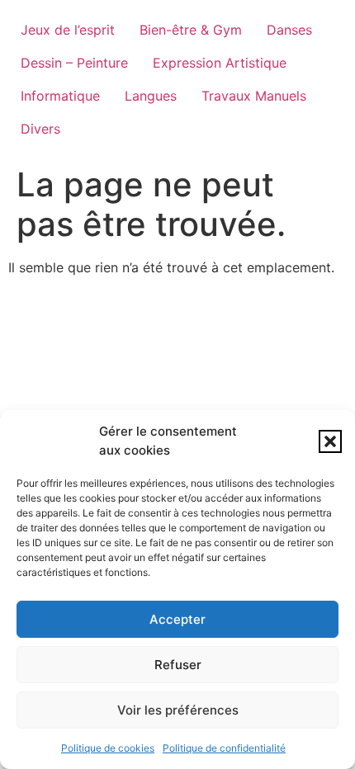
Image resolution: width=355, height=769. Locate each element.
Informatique (60, 95)
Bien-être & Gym (191, 29)
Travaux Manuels (253, 95)
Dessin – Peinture (74, 62)
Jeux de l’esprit (68, 29)
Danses (289, 29)
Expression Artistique (219, 62)
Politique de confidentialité (224, 748)
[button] (330, 441)
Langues (151, 95)
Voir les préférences (178, 710)
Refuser (177, 664)
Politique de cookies (107, 748)
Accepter (177, 619)
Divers (40, 128)
